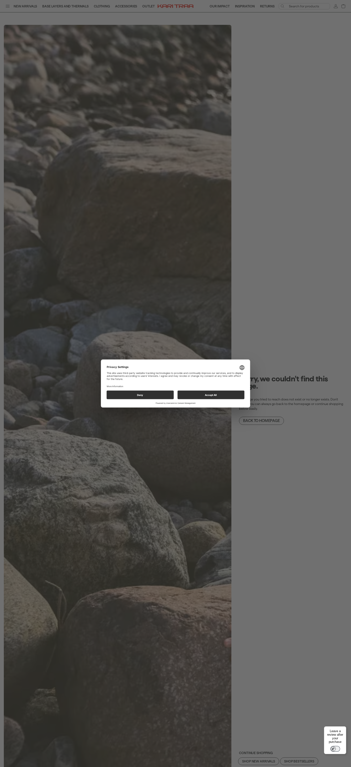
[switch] (335, 749)
